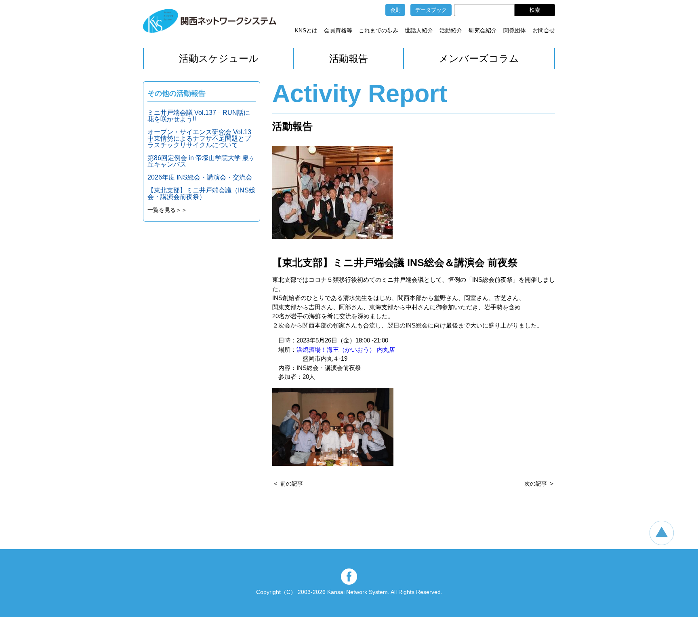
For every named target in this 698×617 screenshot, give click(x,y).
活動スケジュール (219, 58)
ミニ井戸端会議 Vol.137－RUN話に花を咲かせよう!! (198, 116)
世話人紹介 (419, 30)
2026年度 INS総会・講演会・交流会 (199, 177)
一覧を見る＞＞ (167, 210)
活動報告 (348, 58)
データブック (431, 10)
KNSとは (306, 30)
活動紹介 (450, 30)
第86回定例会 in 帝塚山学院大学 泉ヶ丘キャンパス (201, 161)
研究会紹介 (483, 30)
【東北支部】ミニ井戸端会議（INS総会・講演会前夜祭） (201, 193)
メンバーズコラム (479, 58)
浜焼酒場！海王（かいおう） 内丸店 (345, 349)
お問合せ (543, 30)
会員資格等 (338, 30)
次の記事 (535, 483)
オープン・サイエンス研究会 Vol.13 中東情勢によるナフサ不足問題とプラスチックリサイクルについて (202, 138)
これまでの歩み (378, 30)
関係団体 (514, 30)
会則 (395, 10)
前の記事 (291, 483)
